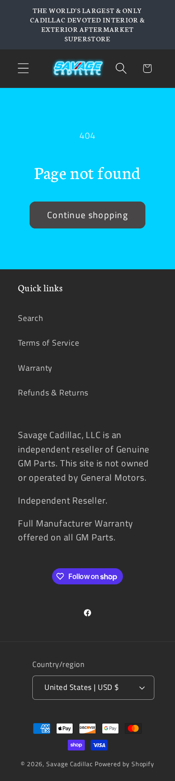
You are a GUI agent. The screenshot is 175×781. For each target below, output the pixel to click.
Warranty (35, 367)
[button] (23, 68)
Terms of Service (48, 342)
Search (31, 318)
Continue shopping (87, 215)
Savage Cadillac (69, 764)
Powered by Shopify (124, 764)
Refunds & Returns (53, 392)
